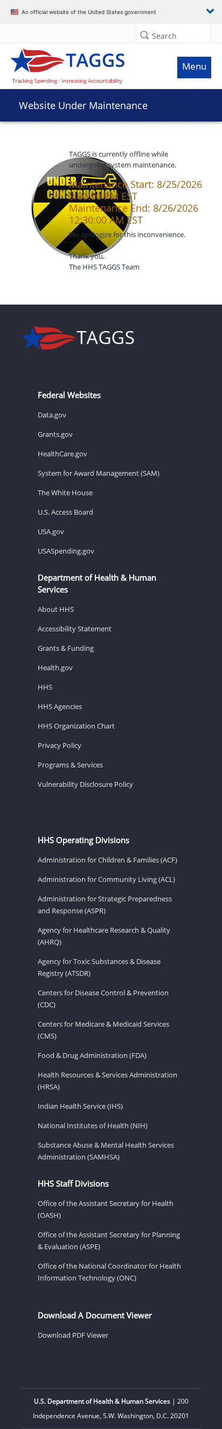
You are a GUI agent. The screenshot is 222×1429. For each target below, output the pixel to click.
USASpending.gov (66, 551)
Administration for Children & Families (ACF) (107, 860)
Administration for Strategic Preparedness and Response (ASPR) (105, 904)
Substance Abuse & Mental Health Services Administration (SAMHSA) (106, 1151)
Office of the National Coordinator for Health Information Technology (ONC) (109, 1272)
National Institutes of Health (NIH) (93, 1125)
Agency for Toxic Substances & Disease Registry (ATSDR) (99, 967)
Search (164, 36)
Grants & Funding (66, 648)
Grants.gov (55, 434)
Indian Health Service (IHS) (80, 1106)
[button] (144, 34)
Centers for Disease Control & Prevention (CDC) (103, 998)
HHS (45, 687)
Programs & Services (70, 765)
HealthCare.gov (62, 454)
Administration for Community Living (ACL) (106, 879)
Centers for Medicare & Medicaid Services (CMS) (103, 1030)
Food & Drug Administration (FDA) (92, 1055)
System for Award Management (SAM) (98, 473)
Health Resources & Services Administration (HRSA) (107, 1080)
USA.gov (51, 531)
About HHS (56, 609)
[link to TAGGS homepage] (84, 63)
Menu (194, 66)
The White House (65, 492)
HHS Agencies (60, 706)
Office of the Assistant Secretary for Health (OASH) (106, 1209)
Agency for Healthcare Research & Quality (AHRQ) (104, 936)
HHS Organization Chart (76, 726)
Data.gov (52, 415)
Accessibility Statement (75, 628)
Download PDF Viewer (73, 1335)
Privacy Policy (59, 745)
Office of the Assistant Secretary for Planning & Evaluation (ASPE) (109, 1240)
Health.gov (55, 667)
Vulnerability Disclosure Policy (85, 784)
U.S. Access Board (65, 512)
